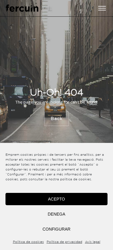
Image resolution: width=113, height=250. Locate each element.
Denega (56, 214)
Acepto (56, 199)
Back (56, 118)
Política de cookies (28, 241)
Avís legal (92, 241)
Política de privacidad (64, 241)
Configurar (56, 229)
